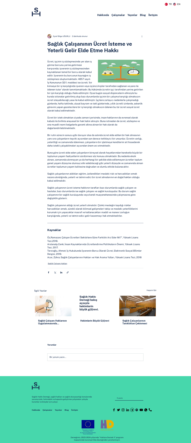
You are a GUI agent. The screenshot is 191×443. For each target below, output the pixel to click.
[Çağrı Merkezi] (150, 410)
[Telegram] (132, 410)
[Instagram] (123, 410)
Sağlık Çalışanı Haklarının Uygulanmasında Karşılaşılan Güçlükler (52, 322)
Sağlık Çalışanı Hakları (57, 263)
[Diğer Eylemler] (141, 36)
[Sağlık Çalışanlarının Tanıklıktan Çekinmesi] (137, 306)
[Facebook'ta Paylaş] (48, 272)
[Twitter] (118, 410)
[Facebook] (114, 410)
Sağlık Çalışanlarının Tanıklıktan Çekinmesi (134, 322)
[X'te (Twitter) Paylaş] (55, 272)
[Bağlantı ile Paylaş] (67, 272)
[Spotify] (137, 410)
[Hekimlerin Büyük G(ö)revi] (95, 306)
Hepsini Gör (151, 290)
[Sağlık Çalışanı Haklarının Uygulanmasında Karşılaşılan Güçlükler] (53, 306)
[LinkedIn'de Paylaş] (61, 272)
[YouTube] (141, 410)
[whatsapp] (146, 410)
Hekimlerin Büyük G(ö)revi (94, 320)
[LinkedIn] (128, 410)
